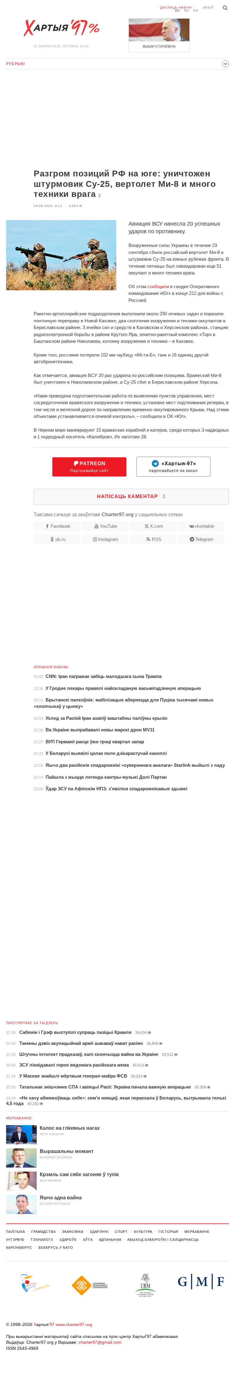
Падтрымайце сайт (89, 467)
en (195, 10)
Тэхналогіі (42, 1239)
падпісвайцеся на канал (173, 467)
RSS (156, 539)
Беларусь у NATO (56, 1247)
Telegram (204, 539)
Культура (143, 1232)
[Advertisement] (117, 119)
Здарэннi (99, 1232)
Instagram (108, 539)
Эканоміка (73, 1232)
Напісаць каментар (131, 496)
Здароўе (68, 1239)
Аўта (88, 1239)
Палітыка (15, 1232)
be (177, 10)
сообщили (158, 286)
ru (186, 10)
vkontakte (204, 526)
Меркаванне (19, 1118)
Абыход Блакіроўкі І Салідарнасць (163, 1239)
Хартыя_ (61, 28)
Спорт (121, 1232)
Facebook (60, 526)
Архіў (208, 7)
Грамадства (43, 1232)
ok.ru (60, 539)
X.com (156, 526)
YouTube (108, 526)
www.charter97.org (74, 1324)
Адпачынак (110, 1239)
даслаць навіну (176, 7)
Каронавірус (19, 1247)
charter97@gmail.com (100, 1342)
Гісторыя (168, 1232)
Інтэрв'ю (15, 1239)
